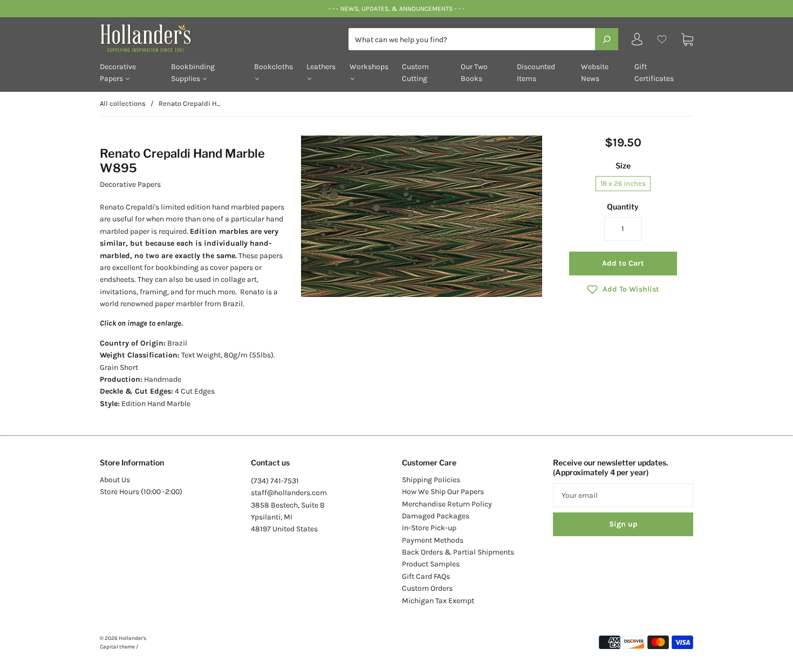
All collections (123, 103)
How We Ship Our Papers (443, 491)
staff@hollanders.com (289, 492)
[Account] (637, 42)
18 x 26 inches (623, 183)
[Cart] (687, 39)
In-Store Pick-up (429, 527)
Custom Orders (427, 588)
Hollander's (132, 638)
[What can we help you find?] (483, 39)
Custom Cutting (415, 72)
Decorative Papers (118, 72)
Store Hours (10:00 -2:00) (141, 491)
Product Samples (431, 564)
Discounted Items (536, 72)
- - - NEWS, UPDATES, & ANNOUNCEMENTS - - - (396, 8)
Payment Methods (432, 540)
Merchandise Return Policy (447, 504)
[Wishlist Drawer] (662, 39)
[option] (421, 217)
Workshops (369, 66)
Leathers (321, 66)
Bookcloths (273, 66)
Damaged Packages (435, 516)
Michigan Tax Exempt (438, 600)
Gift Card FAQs (426, 576)
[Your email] (623, 495)
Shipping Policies (431, 479)
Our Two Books (474, 72)
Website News (595, 72)
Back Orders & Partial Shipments (458, 552)
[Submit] (606, 39)
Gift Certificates (654, 72)
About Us (115, 479)
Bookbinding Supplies (193, 72)
